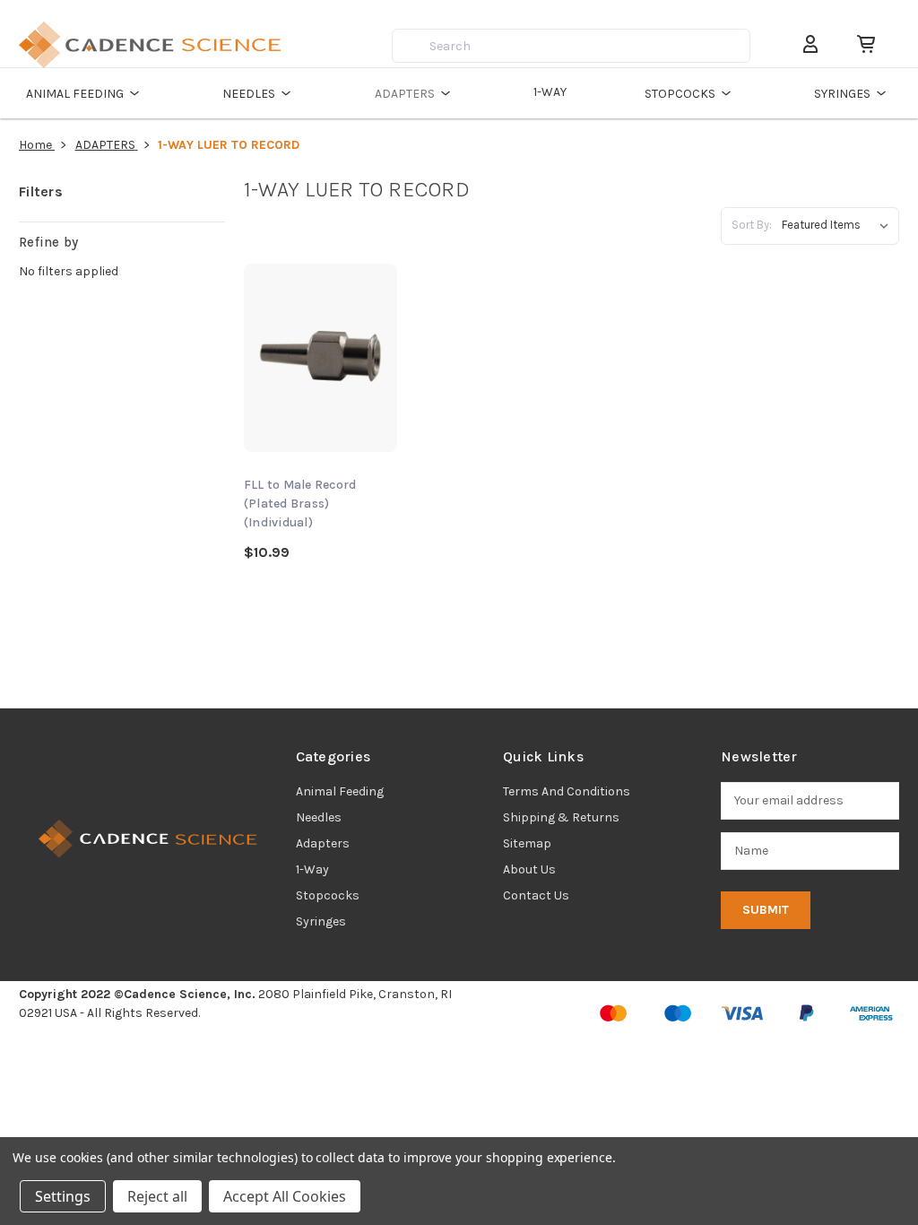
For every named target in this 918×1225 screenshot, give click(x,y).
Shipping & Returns (561, 817)
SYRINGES (842, 93)
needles (319, 817)
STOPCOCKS (680, 93)
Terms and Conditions (566, 791)
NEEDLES (248, 93)
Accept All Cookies (284, 1196)
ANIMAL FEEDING (75, 93)
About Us (529, 869)
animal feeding (340, 791)
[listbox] (838, 225)
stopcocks (327, 895)
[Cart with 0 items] (859, 44)
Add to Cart (320, 383)
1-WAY (550, 92)
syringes (321, 921)
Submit (765, 909)
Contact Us (536, 895)
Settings (63, 1196)
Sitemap (527, 843)
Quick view (320, 331)
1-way (312, 869)
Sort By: (752, 224)
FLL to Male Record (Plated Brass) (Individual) (300, 503)
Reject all (157, 1196)
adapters (323, 843)
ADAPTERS (405, 93)
